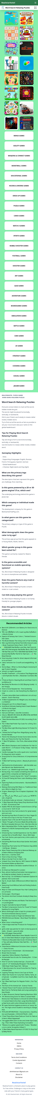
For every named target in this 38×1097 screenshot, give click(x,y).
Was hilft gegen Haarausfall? (12, 933)
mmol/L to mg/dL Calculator (11, 671)
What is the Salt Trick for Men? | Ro (14, 859)
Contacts (19, 1063)
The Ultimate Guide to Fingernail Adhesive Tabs (18, 916)
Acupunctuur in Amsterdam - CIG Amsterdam (17, 951)
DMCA (19, 1046)
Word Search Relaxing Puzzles (13, 397)
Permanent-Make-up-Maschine (13, 863)
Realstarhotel (8, 2)
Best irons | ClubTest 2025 (11, 855)
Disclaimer (19, 1077)
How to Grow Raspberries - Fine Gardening (17, 689)
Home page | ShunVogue (11, 894)
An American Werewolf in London (13, 870)
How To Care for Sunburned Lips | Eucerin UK (18, 962)
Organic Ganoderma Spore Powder (14, 905)
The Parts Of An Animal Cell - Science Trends (17, 986)
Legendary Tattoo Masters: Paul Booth (15, 955)
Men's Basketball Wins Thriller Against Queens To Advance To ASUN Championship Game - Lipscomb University (19, 828)
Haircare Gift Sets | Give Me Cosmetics (15, 713)
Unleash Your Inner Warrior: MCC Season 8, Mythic (19, 861)
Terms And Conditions (19, 1057)
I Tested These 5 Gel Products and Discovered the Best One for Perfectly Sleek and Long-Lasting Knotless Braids (19, 990)
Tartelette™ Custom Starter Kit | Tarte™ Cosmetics (19, 776)
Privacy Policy (19, 1049)
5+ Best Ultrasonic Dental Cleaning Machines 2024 (19, 994)
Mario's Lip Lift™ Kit (8, 711)
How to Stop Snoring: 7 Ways (12, 857)
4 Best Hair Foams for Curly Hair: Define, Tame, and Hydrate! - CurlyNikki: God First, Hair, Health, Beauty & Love (19, 977)
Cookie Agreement (19, 1060)
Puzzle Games (18, 395)
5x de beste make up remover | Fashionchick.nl (18, 800)
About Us (19, 1074)
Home (19, 1043)
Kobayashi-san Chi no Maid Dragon (14, 704)
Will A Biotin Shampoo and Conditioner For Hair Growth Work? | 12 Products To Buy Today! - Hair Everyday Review (19, 748)
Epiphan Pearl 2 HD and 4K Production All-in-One (19, 820)
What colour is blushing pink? (12, 922)
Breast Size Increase (9, 953)
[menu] (35, 3)
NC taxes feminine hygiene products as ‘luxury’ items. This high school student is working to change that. (19, 1007)
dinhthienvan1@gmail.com (19, 1072)
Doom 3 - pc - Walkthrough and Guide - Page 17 (18, 770)
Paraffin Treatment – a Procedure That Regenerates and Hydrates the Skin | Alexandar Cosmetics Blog (19, 675)
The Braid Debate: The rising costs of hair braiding (19, 641)
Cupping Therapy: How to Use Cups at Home (17, 973)
